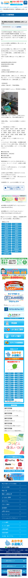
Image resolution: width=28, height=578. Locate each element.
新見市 (6, 233)
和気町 (16, 240)
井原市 (16, 228)
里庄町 (16, 242)
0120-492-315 (12, 548)
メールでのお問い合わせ (16, 4)
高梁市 (16, 230)
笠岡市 (6, 228)
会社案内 (4, 508)
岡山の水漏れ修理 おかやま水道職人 (9, 7)
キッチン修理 (5, 525)
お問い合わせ (5, 511)
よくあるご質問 (6, 497)
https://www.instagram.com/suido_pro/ (11, 213)
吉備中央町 (6, 253)
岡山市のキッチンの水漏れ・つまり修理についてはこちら (15, 188)
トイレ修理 (5, 522)
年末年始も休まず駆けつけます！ (13, 425)
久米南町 (6, 251)
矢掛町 (6, 244)
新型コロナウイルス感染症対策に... (13, 430)
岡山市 (6, 224)
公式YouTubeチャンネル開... (12, 415)
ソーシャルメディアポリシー (10, 518)
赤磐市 (16, 235)
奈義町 (6, 249)
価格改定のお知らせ (10, 420)
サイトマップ (5, 514)
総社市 (6, 230)
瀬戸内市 (6, 235)
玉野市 (16, 226)
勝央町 (16, 246)
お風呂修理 (5, 529)
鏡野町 (6, 246)
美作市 (16, 237)
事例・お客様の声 (7, 494)
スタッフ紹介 (5, 504)
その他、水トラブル (7, 536)
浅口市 (6, 240)
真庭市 (6, 237)
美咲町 (16, 251)
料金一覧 (4, 490)
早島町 (6, 242)
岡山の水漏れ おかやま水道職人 (9, 483)
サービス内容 (5, 487)
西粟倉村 (16, 249)
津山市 (6, 226)
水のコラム (5, 501)
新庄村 (16, 244)
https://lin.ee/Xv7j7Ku (7, 207)
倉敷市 (16, 224)
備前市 (16, 233)
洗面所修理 (5, 532)
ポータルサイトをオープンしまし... (13, 410)
